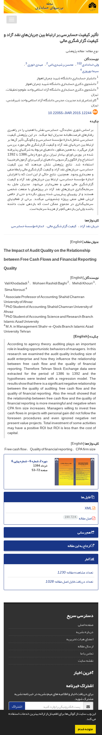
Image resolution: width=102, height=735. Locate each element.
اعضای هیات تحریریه (79, 639)
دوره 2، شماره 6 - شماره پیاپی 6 (29, 461)
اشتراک (17, 706)
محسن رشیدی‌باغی (60, 64)
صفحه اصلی (85, 624)
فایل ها (86, 497)
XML (88, 508)
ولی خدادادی (90, 64)
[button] (84, 719)
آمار (87, 559)
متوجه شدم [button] (85, 729)
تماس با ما (86, 653)
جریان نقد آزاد (89, 226)
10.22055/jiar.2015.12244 (70, 113)
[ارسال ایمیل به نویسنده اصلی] (80, 63)
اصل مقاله (78, 518)
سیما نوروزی (90, 71)
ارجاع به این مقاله (79, 545)
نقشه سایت (85, 660)
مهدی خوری (35, 64)
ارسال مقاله (85, 646)
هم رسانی (84, 532)
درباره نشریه (84, 632)
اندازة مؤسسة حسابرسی (27, 226)
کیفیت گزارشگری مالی (61, 226)
